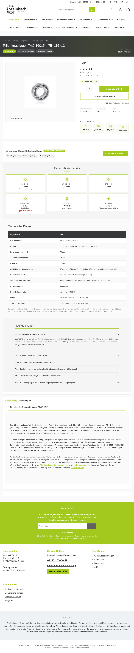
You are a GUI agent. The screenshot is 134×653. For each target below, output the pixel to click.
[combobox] (66, 9)
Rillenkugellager (37, 41)
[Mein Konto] (120, 9)
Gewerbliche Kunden (14, 593)
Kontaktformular (77, 468)
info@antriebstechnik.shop (61, 565)
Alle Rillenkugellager (114, 153)
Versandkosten (61, 645)
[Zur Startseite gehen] (16, 9)
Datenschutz (99, 559)
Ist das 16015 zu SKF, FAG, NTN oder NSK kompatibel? (38, 376)
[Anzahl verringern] (82, 88)
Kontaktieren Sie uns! (14, 589)
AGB (51, 538)
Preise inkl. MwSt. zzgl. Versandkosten (93, 76)
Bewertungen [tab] (25, 401)
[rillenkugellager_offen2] (40, 92)
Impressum (99, 563)
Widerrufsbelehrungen (104, 556)
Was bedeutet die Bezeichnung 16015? (31, 355)
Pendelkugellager (79, 465)
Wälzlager (15, 41)
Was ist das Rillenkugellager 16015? (30, 334)
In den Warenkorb (114, 89)
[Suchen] (92, 9)
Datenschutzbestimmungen (60, 536)
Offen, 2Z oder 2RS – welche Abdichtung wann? (35, 362)
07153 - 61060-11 (90, 2)
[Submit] (91, 526)
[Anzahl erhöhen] (96, 88)
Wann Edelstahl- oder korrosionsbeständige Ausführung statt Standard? (46, 369)
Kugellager (25, 41)
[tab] (11, 401)
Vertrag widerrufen (58, 571)
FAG (98, 111)
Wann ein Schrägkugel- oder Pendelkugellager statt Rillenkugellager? (45, 383)
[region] (40, 92)
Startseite (6, 41)
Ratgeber (9, 600)
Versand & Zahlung (13, 597)
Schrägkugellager (61, 465)
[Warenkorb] (128, 9)
